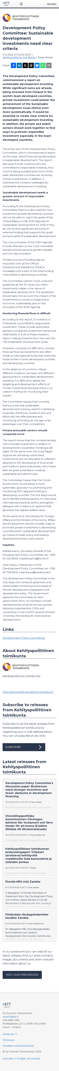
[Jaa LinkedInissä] (19, 66)
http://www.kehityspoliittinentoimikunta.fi (29, 692)
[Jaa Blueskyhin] (37, 66)
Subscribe (13, 747)
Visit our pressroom (22, 974)
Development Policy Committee (24, 638)
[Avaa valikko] (21, 4)
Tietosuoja (8, 1039)
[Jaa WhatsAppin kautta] (43, 66)
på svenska (33, 1058)
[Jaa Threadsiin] (31, 66)
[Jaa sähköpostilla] (48, 66)
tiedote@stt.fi (11, 1016)
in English (20, 1058)
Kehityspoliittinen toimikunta (19, 57)
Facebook (8, 1034)
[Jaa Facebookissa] (13, 66)
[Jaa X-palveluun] (25, 66)
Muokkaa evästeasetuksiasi (18, 1045)
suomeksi (8, 1058)
